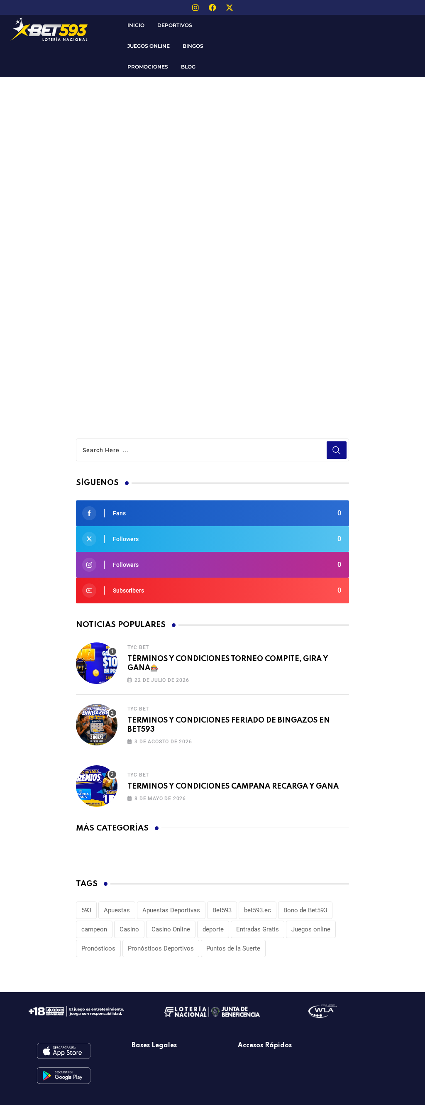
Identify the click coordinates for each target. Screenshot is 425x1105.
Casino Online (170, 929)
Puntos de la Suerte (233, 948)
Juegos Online (148, 46)
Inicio (135, 25)
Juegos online (310, 929)
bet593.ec (257, 910)
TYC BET (138, 647)
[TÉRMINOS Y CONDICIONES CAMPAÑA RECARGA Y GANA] (96, 786)
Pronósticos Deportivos (161, 948)
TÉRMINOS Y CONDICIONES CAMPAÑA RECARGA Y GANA (233, 786)
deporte (213, 929)
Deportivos (174, 25)
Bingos (193, 46)
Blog (188, 67)
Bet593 (222, 910)
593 (86, 910)
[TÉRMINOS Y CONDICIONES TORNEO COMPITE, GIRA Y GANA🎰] (96, 663)
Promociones (147, 67)
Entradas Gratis (257, 929)
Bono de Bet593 (305, 910)
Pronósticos (98, 948)
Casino (129, 929)
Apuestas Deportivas (171, 910)
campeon (94, 929)
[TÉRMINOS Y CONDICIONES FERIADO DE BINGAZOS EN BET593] (96, 724)
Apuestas (117, 910)
